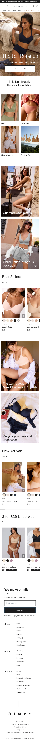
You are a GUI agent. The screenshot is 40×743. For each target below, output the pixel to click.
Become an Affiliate (23, 685)
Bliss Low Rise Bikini (9, 567)
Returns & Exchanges (24, 678)
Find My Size (21, 641)
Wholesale (20, 661)
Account (19, 671)
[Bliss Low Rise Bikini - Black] (7, 560)
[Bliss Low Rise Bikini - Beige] (4, 560)
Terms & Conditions (20, 727)
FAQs (18, 674)
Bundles (19, 634)
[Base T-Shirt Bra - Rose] (4, 320)
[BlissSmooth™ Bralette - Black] (11, 495)
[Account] (33, 7)
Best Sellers (29, 10)
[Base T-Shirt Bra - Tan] (11, 320)
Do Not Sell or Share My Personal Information (20, 732)
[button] (37, 7)
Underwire (17, 10)
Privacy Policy (19, 616)
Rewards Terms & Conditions (20, 724)
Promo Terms (20, 721)
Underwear (20, 627)
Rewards (20, 658)
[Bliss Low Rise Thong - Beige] (32, 560)
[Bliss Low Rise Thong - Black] (29, 560)
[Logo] (20, 6)
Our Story (20, 651)
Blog (18, 665)
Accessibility (21, 692)
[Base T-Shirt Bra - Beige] (7, 320)
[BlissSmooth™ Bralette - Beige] (4, 495)
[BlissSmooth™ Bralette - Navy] (15, 495)
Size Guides (21, 645)
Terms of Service (30, 615)
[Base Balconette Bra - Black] (36, 495)
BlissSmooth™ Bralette (9, 501)
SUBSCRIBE (20, 610)
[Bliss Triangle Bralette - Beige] (29, 320)
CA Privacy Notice (23, 689)
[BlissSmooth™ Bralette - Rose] (7, 495)
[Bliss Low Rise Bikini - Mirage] (11, 560)
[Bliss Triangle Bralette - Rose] (32, 320)
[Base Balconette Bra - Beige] (29, 495)
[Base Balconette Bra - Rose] (32, 495)
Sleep (19, 631)
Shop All (4, 282)
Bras (18, 624)
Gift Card (20, 638)
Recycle (19, 654)
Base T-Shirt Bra (7, 327)
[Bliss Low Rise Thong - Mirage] (36, 560)
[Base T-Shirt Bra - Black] (15, 320)
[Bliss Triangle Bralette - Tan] (36, 320)
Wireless (6, 10)
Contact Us (20, 682)
